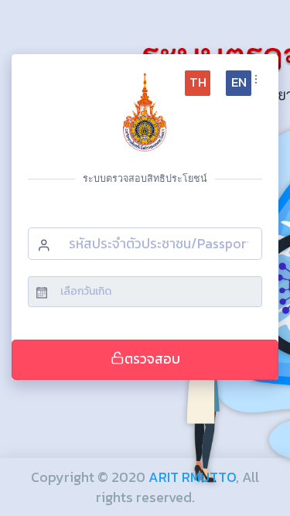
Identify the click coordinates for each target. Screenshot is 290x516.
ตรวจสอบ (152, 359)
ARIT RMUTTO (192, 476)
